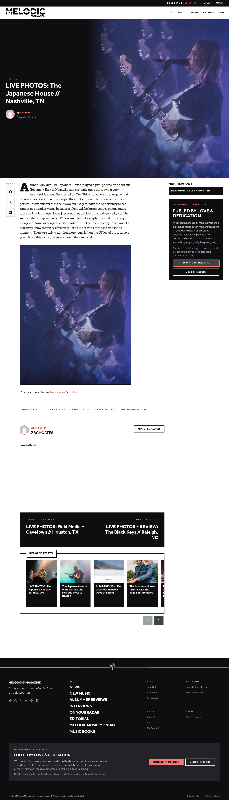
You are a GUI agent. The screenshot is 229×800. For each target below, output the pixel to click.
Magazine (208, 12)
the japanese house (135, 409)
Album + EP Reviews (88, 700)
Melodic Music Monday (93, 725)
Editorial (79, 719)
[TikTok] (195, 3)
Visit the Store (196, 272)
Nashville (77, 409)
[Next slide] (158, 620)
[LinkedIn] (36, 700)
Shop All (151, 717)
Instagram (57, 392)
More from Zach (149, 429)
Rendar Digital (77, 796)
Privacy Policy (194, 796)
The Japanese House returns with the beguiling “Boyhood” (142, 589)
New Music (80, 693)
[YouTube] (26, 700)
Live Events (11, 79)
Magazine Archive (195, 692)
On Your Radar (84, 712)
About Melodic (193, 717)
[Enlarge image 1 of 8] (75, 314)
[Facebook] (190, 3)
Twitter (74, 392)
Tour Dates (152, 687)
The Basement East (102, 409)
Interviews (81, 706)
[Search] (170, 12)
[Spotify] (31, 700)
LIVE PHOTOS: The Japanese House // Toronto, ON (39, 589)
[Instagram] (185, 3)
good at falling (53, 409)
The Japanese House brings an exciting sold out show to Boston (74, 591)
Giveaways (152, 698)
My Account (153, 728)
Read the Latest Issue (197, 687)
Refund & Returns (212, 796)
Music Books (82, 731)
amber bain (29, 409)
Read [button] (180, 12)
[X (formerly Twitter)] (21, 700)
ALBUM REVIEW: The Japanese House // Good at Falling (108, 589)
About (194, 12)
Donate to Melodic (196, 262)
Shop (221, 12)
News (75, 687)
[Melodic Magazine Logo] (25, 12)
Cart (149, 722)
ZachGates (26, 112)
